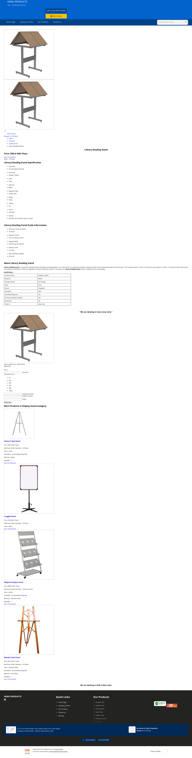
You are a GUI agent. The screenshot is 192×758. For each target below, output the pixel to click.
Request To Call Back (11, 136)
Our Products (43, 22)
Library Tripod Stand (12, 441)
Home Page (10, 22)
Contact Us (57, 22)
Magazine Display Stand (13, 582)
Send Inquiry (57, 16)
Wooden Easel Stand (12, 657)
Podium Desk (100, 715)
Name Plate (99, 712)
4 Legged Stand (10, 516)
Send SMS (105, 740)
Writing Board (100, 709)
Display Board (100, 702)
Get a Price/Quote (10, 157)
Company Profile (26, 22)
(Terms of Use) (59, 749)
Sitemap (61, 716)
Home (11, 138)
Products (12, 141)
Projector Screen (101, 719)
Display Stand (13, 143)
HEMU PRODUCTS (17, 3)
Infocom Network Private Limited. (58, 751)
